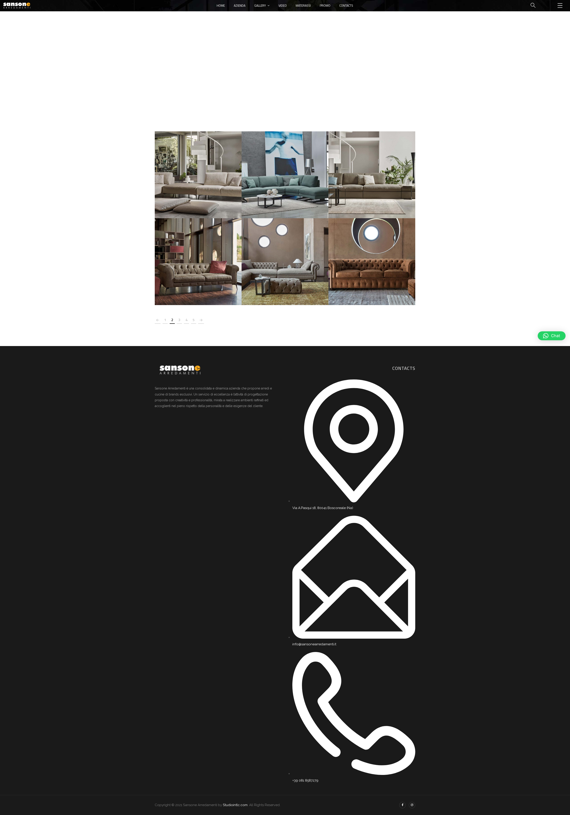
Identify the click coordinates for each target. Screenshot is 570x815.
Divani (198, 170)
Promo (325, 5)
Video (283, 5)
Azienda (239, 5)
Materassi (303, 5)
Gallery (260, 5)
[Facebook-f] (402, 805)
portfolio (285, 74)
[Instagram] (412, 805)
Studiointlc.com (235, 805)
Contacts (346, 5)
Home (221, 5)
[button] (552, 335)
